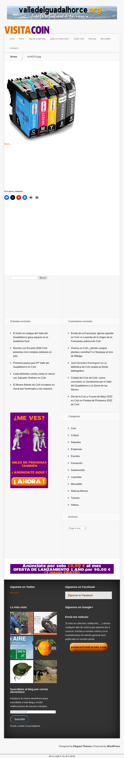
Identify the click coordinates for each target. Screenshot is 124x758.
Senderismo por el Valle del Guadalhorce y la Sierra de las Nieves (91, 385)
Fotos (21, 38)
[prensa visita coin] (89, 651)
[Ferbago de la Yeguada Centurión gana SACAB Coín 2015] (45, 672)
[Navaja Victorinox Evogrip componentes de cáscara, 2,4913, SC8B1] (45, 647)
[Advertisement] (62, 167)
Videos (74, 505)
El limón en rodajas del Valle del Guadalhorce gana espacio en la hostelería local (30, 337)
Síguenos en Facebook (80, 587)
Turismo (75, 498)
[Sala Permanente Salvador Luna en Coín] (45, 623)
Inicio (12, 38)
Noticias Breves (79, 491)
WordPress (113, 746)
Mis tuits (14, 592)
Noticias (92, 38)
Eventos (75, 456)
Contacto (14, 48)
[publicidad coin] (29, 487)
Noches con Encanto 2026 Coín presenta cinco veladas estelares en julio (32, 352)
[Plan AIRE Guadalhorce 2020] (21, 647)
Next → (8, 144)
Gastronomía (78, 470)
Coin (73, 428)
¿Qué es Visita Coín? (59, 38)
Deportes (76, 442)
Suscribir (19, 719)
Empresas (76, 449)
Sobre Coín (79, 38)
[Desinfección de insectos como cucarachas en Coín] (21, 623)
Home (13, 57)
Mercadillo (105, 38)
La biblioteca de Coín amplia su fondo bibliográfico (89, 367)
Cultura (75, 435)
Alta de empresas (37, 38)
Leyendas (76, 477)
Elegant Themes (82, 746)
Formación (76, 463)
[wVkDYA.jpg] (42, 141)
